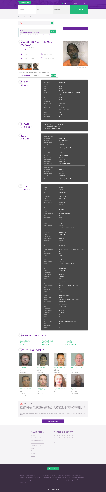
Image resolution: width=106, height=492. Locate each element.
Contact (85, 3)
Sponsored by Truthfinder (23, 27)
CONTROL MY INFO (53, 421)
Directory (66, 3)
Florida (25, 16)
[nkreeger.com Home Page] (24, 2)
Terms (32, 450)
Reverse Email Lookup (36, 437)
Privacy (33, 453)
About (75, 3)
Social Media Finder (36, 445)
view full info (75, 29)
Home (19, 16)
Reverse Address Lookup (37, 443)
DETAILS (53, 75)
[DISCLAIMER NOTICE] (52, 23)
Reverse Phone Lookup (37, 440)
